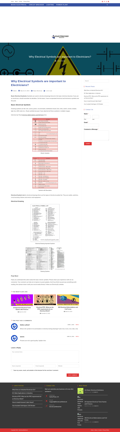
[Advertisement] (60, 18)
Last (93, 119)
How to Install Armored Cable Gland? (92, 101)
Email (86, 122)
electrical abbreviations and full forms (33, 115)
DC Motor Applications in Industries (92, 93)
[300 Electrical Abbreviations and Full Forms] (80, 420)
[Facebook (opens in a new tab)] (102, 1)
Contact (20, 1)
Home (12, 1)
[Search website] (107, 5)
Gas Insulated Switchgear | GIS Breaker (93, 104)
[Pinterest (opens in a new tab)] (104, 1)
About (16, 1)
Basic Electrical (61, 61)
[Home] (55, 61)
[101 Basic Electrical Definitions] (80, 391)
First (85, 119)
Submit (88, 143)
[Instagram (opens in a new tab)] (106, 1)
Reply (77, 324)
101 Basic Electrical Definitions (94, 390)
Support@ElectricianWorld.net (58, 401)
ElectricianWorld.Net (55, 406)
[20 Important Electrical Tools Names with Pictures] (80, 403)
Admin (15, 90)
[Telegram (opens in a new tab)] (108, 1)
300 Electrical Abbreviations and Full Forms (68, 308)
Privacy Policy (26, 1)
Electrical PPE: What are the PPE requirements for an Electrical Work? (45, 309)
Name (86, 113)
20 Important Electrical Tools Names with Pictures (22, 308)
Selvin (22, 337)
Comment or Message (91, 129)
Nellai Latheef (25, 325)
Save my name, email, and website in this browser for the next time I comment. (35, 370)
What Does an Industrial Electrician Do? (93, 90)
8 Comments (95, 392)
